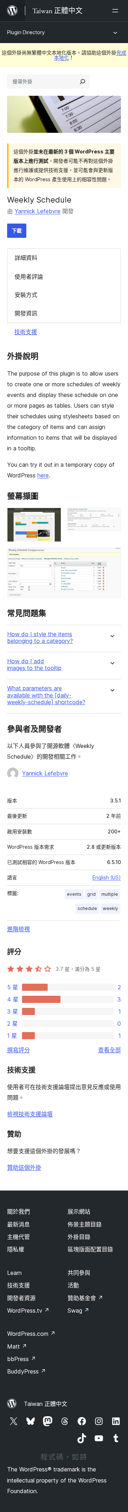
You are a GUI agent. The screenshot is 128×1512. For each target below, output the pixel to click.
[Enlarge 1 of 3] (51, 517)
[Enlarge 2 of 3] (111, 517)
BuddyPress (26, 1371)
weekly (110, 908)
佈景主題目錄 (85, 1224)
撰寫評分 (18, 1049)
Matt (17, 1346)
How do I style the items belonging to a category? (40, 637)
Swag (78, 1310)
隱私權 (15, 1249)
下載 (17, 230)
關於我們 (18, 1211)
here (43, 475)
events (74, 894)
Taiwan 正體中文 (45, 1403)
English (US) (106, 877)
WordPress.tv (28, 1310)
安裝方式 (26, 294)
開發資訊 (26, 313)
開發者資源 (21, 1298)
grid (91, 894)
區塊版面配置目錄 (90, 1249)
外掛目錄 (79, 1236)
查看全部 (109, 1049)
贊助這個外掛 (24, 1167)
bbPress (21, 1358)
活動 (73, 1285)
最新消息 (18, 1224)
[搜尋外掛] (82, 81)
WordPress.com (31, 1333)
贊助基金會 (85, 1298)
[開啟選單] (116, 10)
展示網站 (79, 1211)
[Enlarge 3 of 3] (111, 557)
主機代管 (18, 1236)
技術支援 (25, 331)
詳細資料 (26, 257)
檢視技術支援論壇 (30, 1114)
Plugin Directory (26, 32)
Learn (14, 1272)
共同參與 (79, 1272)
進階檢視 (18, 928)
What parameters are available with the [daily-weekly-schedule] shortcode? (46, 695)
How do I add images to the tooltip (34, 664)
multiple (109, 894)
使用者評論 (29, 276)
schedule (87, 908)
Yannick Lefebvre (37, 211)
